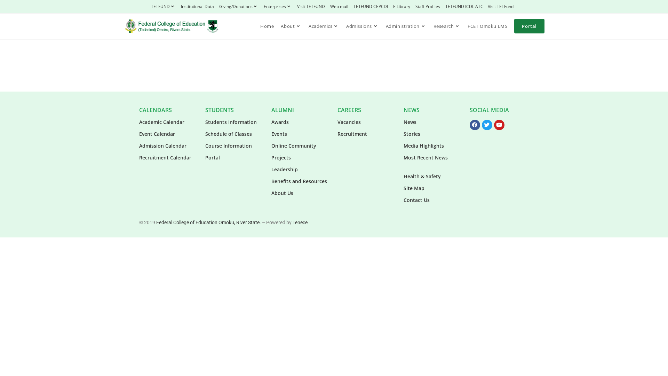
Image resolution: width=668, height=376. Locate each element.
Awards (280, 122)
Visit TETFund (501, 6)
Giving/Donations (236, 6)
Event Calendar (157, 134)
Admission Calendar (162, 145)
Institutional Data (197, 6)
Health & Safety (422, 176)
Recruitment (352, 134)
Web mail (339, 6)
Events (279, 134)
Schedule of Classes (228, 134)
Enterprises (275, 6)
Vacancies (349, 122)
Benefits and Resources (299, 181)
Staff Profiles (427, 6)
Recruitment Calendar (165, 157)
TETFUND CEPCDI (370, 6)
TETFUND (160, 6)
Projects (281, 157)
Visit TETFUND (311, 6)
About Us (282, 193)
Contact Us (417, 200)
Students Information (231, 122)
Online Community (293, 145)
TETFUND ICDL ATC (464, 6)
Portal (212, 157)
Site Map (414, 188)
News (410, 122)
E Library (401, 6)
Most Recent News (426, 157)
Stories (412, 134)
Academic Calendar (161, 122)
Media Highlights (424, 145)
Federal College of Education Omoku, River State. (208, 222)
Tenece (300, 222)
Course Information (228, 145)
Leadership (284, 169)
